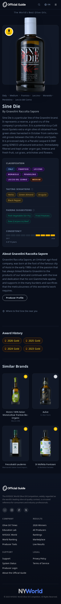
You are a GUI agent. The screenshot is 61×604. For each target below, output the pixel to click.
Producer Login (9, 568)
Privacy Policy (39, 558)
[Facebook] (19, 510)
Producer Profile (15, 297)
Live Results (39, 544)
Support (6, 558)
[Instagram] (11, 510)
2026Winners (39, 525)
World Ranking (9, 539)
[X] (26, 510)
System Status (9, 563)
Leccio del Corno (23, 99)
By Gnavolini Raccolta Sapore (20, 111)
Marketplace (39, 539)
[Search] (39, 5)
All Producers (39, 530)
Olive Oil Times (9, 525)
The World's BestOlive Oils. (30, 12)
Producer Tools (9, 544)
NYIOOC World (9, 534)
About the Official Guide (14, 572)
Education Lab (9, 530)
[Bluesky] (4, 510)
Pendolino (7, 99)
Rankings (37, 534)
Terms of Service (41, 563)
